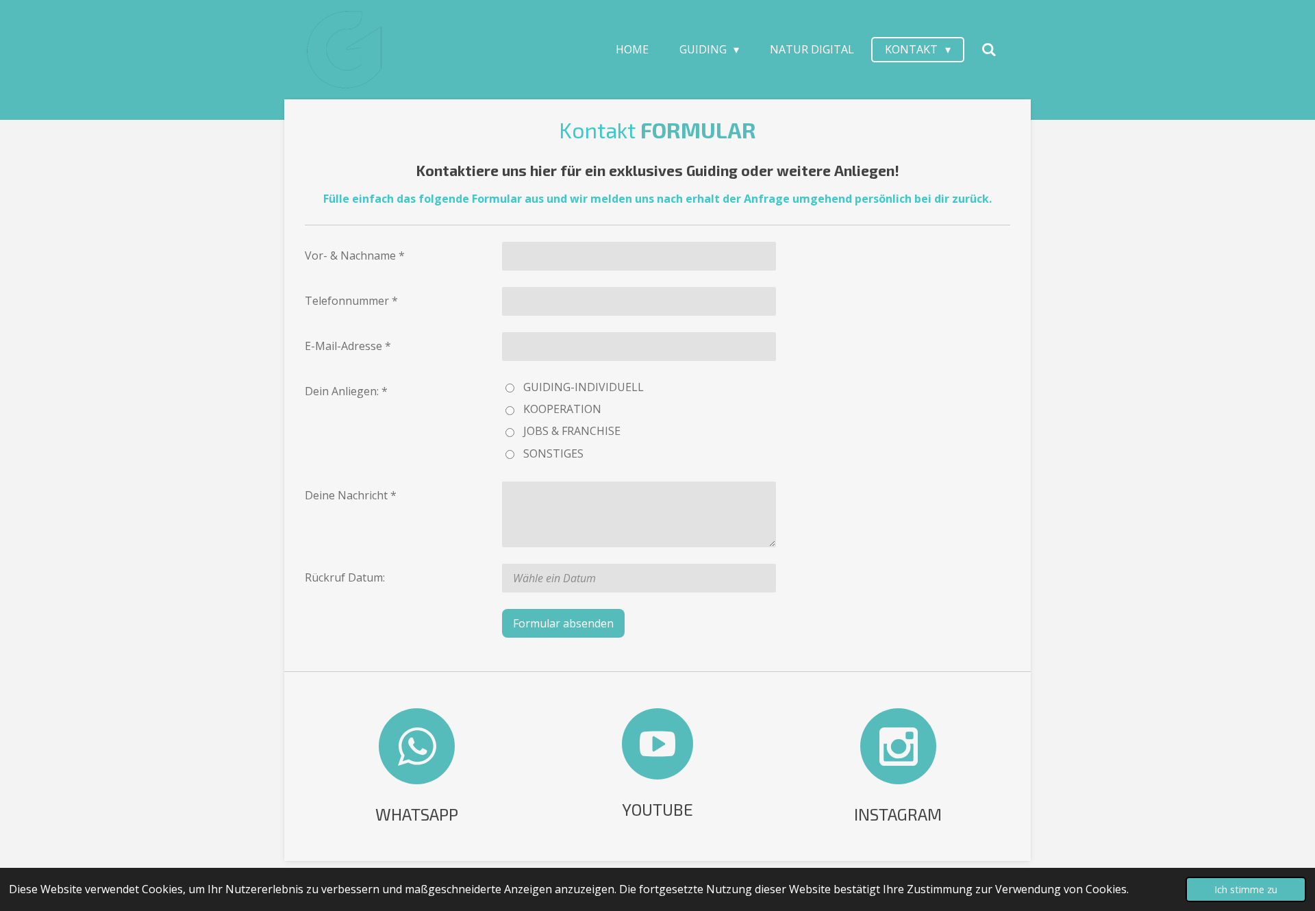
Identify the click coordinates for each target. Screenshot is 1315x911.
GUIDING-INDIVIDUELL (583, 387)
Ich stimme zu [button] (1245, 889)
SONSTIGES (553, 453)
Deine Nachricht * (351, 495)
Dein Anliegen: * (346, 391)
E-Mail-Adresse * (348, 345)
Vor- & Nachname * (355, 255)
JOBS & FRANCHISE (572, 430)
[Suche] (989, 49)
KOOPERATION (562, 408)
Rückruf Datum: (345, 577)
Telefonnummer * (351, 300)
